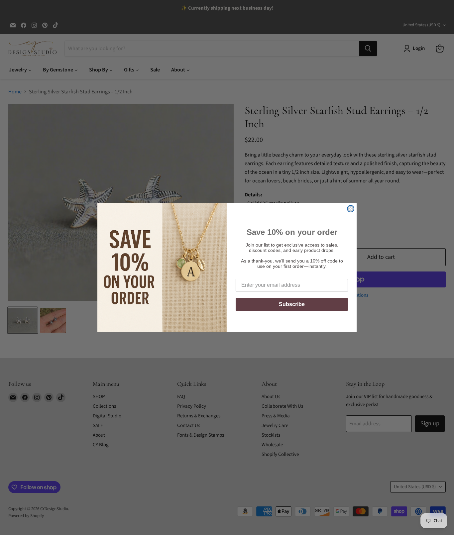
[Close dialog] (350, 208)
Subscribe (292, 304)
